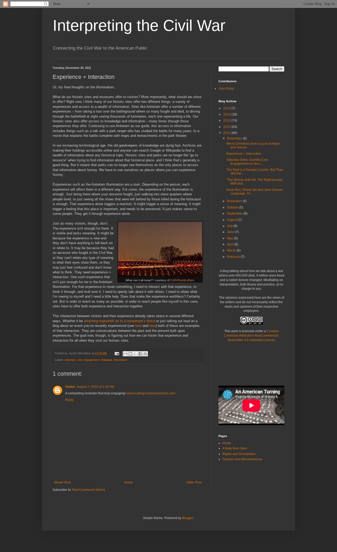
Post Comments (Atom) (88, 490)
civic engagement (88, 359)
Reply (69, 400)
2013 (227, 120)
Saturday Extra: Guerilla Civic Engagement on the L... (247, 161)
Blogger (187, 518)
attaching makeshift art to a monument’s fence (119, 321)
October (233, 207)
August (232, 220)
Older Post (193, 482)
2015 (227, 108)
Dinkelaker (120, 359)
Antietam (70, 359)
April (230, 244)
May (230, 238)
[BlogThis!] (130, 353)
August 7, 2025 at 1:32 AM (95, 387)
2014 (227, 114)
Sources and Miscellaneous (242, 459)
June (231, 232)
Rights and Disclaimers (239, 454)
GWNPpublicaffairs (182, 280)
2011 (227, 133)
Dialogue (106, 359)
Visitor (70, 387)
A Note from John (234, 448)
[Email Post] (116, 353)
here (138, 326)
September (235, 213)
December (235, 138)
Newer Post (62, 482)
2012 (227, 127)
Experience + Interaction (243, 154)
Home (128, 482)
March (232, 250)
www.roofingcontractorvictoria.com (150, 393)
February (234, 257)
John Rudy (226, 88)
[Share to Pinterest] (145, 353)
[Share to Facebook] (140, 353)
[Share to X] (135, 353)
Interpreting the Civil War (139, 25)
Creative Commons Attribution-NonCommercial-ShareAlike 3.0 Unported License (251, 335)
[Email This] (125, 353)
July (230, 226)
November (235, 201)
